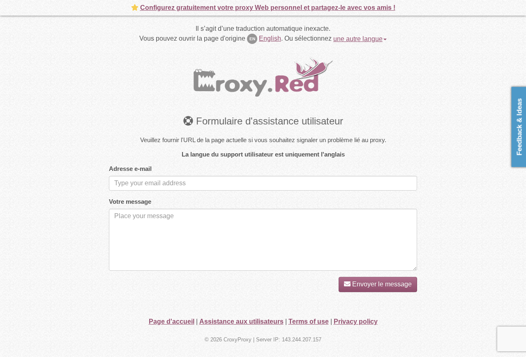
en (252, 39)
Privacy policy (356, 321)
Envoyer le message (381, 284)
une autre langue (358, 38)
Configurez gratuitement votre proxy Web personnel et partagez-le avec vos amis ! (267, 7)
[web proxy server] (263, 76)
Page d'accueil (171, 321)
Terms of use (308, 321)
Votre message (130, 201)
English (270, 38)
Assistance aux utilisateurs (241, 321)
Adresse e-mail (130, 168)
